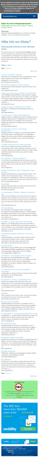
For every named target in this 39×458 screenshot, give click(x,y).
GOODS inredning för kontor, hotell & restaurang (17, 144)
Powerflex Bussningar (10, 324)
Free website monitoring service (23, 452)
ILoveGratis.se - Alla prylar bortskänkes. (14, 158)
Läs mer (24, 11)
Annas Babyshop (8, 208)
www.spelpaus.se (10, 395)
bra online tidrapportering (21, 453)
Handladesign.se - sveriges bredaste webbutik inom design (20, 313)
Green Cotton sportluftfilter (11, 301)
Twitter (4, 455)
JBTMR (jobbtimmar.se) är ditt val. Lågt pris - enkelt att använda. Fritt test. (17, 25)
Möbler (6, 293)
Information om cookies (13, 455)
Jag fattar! (31, 11)
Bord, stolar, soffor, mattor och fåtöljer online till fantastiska (19, 93)
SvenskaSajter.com (10, 16)
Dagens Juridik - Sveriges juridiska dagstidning (16, 115)
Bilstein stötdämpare (9, 351)
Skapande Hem (8, 245)
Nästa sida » (34, 71)
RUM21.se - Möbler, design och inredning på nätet (18, 222)
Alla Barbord (7, 359)
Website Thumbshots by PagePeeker (23, 450)
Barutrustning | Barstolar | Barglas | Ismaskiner (16, 85)
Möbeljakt (6, 184)
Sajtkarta (31, 455)
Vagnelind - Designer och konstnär (13, 337)
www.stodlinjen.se (27, 393)
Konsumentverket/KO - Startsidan (12, 75)
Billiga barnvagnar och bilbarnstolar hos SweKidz (17, 107)
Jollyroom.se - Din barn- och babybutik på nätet (17, 279)
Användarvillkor (24, 455)
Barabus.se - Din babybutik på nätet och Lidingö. (17, 256)
